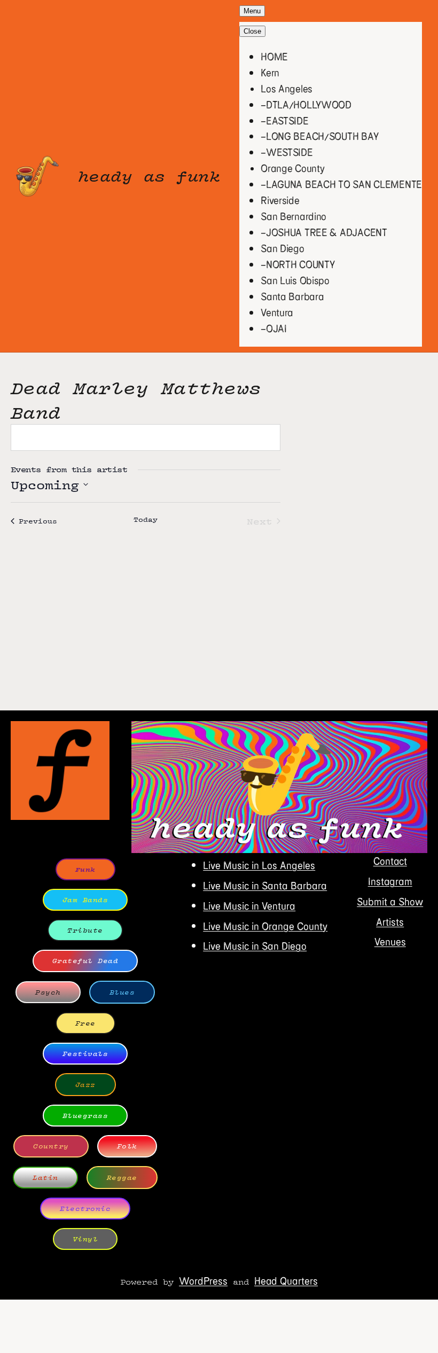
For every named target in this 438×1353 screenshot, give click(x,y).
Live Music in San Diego (255, 945)
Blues (122, 992)
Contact (390, 860)
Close (252, 31)
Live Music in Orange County (265, 926)
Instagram (390, 881)
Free (85, 1023)
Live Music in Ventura (249, 905)
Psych (48, 992)
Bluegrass (85, 1115)
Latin (45, 1177)
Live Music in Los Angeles (259, 865)
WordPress (203, 1280)
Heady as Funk (149, 176)
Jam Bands (85, 899)
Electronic (85, 1208)
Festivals (85, 1053)
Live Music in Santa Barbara (265, 885)
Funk (85, 869)
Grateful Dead (85, 960)
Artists (390, 921)
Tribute (85, 930)
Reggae (122, 1177)
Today (146, 519)
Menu (252, 11)
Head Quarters (286, 1280)
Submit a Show (390, 901)
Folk (127, 1146)
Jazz (85, 1084)
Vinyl (85, 1238)
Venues (390, 941)
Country (51, 1146)
